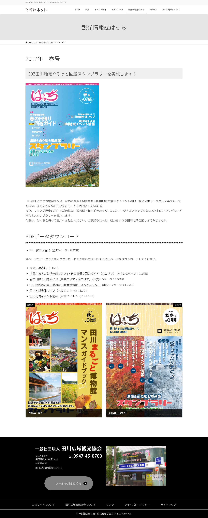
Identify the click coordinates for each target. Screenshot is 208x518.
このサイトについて (43, 504)
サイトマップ (168, 504)
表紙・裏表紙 (38, 268)
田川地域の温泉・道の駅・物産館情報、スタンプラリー (65, 285)
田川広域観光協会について (80, 504)
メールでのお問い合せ (68, 483)
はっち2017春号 (40, 250)
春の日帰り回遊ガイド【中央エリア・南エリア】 (61, 279)
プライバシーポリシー (137, 504)
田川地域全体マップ (42, 290)
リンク (110, 504)
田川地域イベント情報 (44, 296)
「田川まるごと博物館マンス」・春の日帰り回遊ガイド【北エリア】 (73, 273)
